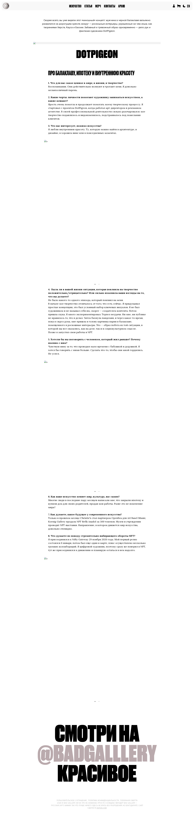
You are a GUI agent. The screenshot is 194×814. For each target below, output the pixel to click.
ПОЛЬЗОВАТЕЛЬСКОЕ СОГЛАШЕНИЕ (72, 800)
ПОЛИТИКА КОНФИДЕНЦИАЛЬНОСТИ (103, 800)
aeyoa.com (102, 808)
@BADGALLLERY (97, 753)
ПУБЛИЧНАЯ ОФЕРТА (129, 800)
